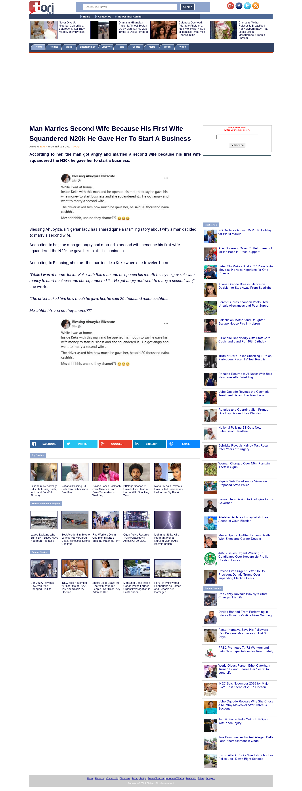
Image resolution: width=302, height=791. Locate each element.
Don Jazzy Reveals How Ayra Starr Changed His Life (42, 586)
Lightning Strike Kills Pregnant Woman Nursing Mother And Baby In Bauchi (166, 539)
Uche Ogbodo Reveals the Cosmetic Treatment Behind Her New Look (243, 393)
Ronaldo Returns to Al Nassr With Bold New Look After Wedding (245, 375)
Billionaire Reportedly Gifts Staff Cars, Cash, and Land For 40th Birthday (244, 339)
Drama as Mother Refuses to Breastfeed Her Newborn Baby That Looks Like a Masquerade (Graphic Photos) (253, 30)
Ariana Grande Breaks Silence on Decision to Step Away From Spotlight (244, 285)
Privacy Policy (139, 778)
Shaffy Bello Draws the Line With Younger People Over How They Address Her (106, 587)
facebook (191, 778)
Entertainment (88, 46)
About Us (99, 778)
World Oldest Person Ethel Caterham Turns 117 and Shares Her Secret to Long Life (244, 669)
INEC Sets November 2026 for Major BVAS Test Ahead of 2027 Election (244, 685)
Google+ (210, 778)
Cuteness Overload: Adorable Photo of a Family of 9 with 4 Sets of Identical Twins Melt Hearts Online (192, 29)
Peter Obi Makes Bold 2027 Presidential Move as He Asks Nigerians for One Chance (246, 269)
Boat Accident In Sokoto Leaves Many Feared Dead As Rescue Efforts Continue (75, 539)
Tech (121, 46)
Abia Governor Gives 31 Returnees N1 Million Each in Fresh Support (245, 249)
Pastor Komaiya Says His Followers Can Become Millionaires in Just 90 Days (243, 633)
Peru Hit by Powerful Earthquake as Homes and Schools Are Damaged (167, 587)
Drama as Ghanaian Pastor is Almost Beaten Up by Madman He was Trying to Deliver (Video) (133, 27)
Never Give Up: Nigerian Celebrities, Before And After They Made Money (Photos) (72, 27)
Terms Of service (156, 778)
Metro (152, 46)
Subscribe (237, 145)
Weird (167, 46)
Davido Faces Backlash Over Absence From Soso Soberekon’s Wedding (106, 491)
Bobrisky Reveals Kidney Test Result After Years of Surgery (243, 447)
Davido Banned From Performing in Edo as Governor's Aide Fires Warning (245, 613)
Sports (136, 46)
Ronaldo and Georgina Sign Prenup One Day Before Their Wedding (243, 411)
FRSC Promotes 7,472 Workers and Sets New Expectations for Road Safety (245, 649)
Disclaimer (125, 778)
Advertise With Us (175, 778)
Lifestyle (106, 46)
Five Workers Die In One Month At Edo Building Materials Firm (106, 537)
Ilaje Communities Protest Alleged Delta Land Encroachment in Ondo (245, 739)
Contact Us (104, 16)
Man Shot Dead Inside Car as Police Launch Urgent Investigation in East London (136, 587)
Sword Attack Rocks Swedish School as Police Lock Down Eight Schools (245, 756)
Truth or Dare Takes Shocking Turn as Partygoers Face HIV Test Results (244, 357)
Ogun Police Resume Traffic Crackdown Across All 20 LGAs (136, 537)
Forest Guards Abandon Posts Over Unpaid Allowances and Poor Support (244, 303)
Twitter (201, 778)
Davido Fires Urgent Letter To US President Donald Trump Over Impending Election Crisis (241, 574)
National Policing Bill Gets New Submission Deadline (239, 429)
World (70, 46)
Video (183, 46)
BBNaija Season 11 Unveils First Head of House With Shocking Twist (136, 491)
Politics (54, 46)
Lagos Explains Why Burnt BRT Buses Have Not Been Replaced (44, 537)
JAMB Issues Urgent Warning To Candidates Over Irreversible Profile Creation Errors (243, 556)
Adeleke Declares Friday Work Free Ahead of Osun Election (243, 518)
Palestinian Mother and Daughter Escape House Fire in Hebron (241, 321)
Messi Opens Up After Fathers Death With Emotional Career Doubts (244, 536)
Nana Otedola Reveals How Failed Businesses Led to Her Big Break (168, 489)
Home (86, 16)
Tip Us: (129, 16)
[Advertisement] (151, 87)
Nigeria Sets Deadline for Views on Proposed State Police (242, 483)
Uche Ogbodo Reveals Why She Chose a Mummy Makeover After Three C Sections (245, 705)
